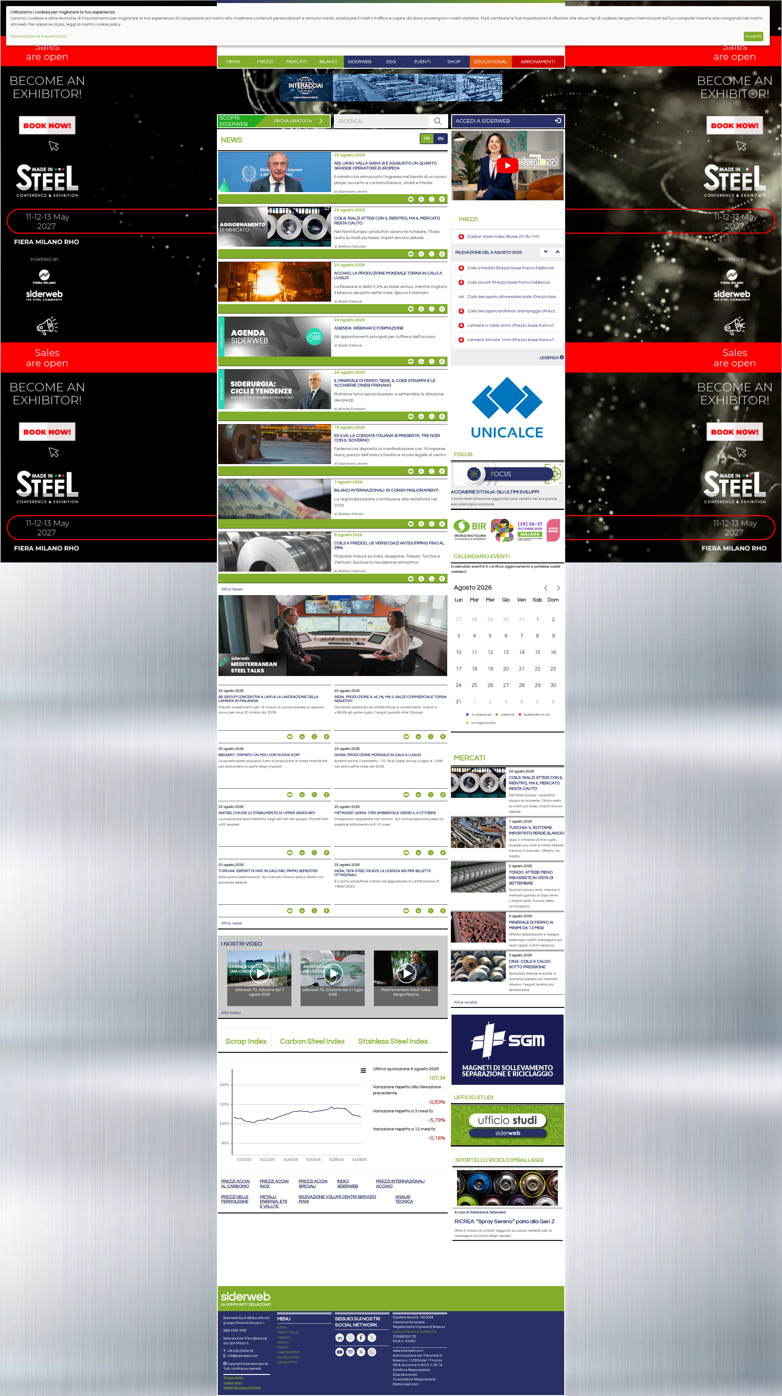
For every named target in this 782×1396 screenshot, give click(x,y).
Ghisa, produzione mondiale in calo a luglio (377, 755)
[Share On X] (431, 199)
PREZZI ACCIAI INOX (274, 1183)
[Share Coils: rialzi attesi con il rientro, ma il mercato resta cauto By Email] (410, 254)
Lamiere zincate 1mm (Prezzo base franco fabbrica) (518, 325)
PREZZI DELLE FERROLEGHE (234, 1199)
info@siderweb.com (242, 1356)
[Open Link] (391, 87)
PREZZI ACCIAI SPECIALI (313, 1183)
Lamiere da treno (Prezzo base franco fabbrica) (514, 339)
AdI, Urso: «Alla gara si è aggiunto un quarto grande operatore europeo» (385, 165)
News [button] (233, 61)
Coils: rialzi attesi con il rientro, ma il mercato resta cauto (536, 783)
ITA (427, 138)
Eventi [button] (423, 61)
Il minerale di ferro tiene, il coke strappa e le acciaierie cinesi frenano (384, 383)
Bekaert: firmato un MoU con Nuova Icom (259, 755)
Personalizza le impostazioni (38, 36)
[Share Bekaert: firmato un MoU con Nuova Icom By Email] (290, 794)
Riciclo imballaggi (499, 1160)
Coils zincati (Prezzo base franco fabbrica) (508, 268)
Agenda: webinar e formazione (369, 328)
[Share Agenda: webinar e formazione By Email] (410, 361)
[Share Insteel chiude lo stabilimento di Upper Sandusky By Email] (290, 852)
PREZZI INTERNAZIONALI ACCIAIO (400, 1183)
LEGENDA (550, 358)
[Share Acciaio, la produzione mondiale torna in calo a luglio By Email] (410, 309)
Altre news (231, 923)
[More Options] (363, 1070)
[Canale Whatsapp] (371, 1352)
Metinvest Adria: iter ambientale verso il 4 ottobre (385, 813)
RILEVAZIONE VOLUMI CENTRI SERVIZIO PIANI (337, 1199)
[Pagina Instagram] (350, 1338)
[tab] (245, 1040)
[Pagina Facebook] (361, 1338)
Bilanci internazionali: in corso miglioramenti (386, 490)
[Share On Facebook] (442, 199)
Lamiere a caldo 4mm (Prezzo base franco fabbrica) (518, 311)
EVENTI (282, 1347)
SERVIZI (283, 1342)
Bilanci (328, 61)
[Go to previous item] (546, 252)
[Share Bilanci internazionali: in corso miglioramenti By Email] (410, 524)
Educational (490, 61)
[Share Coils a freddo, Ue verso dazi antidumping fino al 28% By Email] (410, 578)
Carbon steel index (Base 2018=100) (503, 236)
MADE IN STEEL (288, 1357)
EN (441, 138)
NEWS (282, 1327)
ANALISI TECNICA (404, 1199)
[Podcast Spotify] (350, 1352)
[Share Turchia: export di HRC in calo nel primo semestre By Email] (290, 910)
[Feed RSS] (361, 1352)
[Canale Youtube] (339, 1352)
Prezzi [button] (265, 61)
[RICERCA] (438, 121)
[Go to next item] (558, 252)
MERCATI (284, 1337)
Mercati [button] (297, 61)
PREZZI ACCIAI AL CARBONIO (235, 1183)
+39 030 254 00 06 (240, 1351)
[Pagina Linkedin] (339, 1338)
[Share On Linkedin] (421, 199)
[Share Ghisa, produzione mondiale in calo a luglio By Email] (406, 794)
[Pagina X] (371, 1338)
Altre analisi (465, 1002)
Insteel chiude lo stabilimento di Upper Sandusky (266, 813)
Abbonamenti (538, 61)
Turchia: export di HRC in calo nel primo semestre (267, 871)
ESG (391, 61)
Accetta (753, 36)
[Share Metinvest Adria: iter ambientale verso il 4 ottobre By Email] (406, 852)
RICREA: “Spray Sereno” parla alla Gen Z (505, 1221)
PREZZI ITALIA (287, 1332)
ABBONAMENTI (288, 1352)
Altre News (232, 589)
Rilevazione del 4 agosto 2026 (488, 252)
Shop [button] (454, 61)
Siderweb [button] (359, 61)
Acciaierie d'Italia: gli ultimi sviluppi (495, 491)
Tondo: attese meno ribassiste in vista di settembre (531, 877)
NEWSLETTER (287, 1362)
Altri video (231, 1013)
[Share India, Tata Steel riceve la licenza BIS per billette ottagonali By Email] (406, 910)
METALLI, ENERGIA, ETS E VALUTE (273, 1202)
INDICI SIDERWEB (347, 1183)
